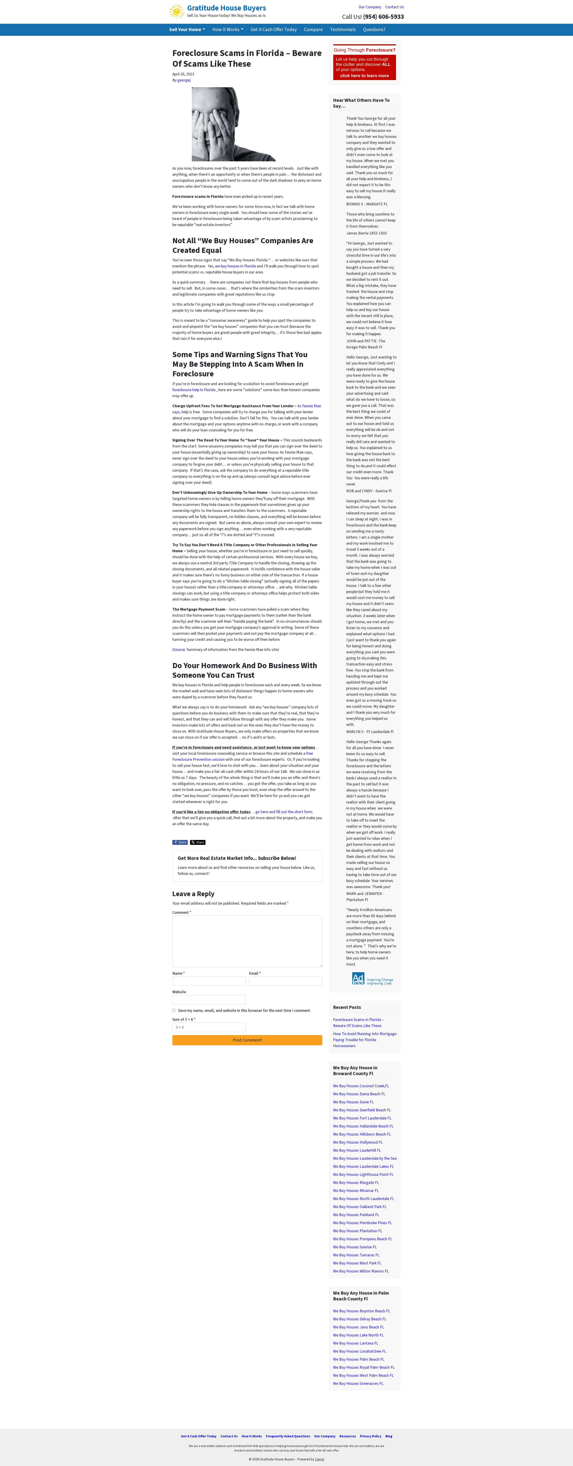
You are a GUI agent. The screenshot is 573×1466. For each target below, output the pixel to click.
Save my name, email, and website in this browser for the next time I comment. (244, 1010)
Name (178, 973)
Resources (348, 1436)
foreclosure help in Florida (194, 390)
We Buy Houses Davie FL (353, 1102)
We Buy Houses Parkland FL (356, 1215)
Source (179, 649)
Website (179, 992)
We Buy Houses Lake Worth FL (358, 1335)
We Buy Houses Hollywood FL (358, 1142)
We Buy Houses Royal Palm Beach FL (364, 1367)
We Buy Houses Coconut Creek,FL (361, 1086)
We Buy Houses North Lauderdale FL (363, 1199)
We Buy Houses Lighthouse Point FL (363, 1174)
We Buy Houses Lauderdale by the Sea (365, 1158)
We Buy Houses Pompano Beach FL (362, 1239)
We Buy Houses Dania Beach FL (359, 1094)
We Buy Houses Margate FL (356, 1182)
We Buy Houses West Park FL (357, 1263)
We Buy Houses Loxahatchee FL (359, 1351)
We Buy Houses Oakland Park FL (360, 1207)
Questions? (374, 29)
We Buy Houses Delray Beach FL (359, 1319)
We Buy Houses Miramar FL (356, 1190)
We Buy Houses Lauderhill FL (357, 1150)
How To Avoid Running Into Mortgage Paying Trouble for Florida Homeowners (364, 1040)
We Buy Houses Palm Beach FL (358, 1359)
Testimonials (343, 29)
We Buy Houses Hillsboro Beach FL (362, 1134)
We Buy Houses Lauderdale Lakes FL (363, 1166)
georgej (183, 80)
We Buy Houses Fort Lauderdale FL (362, 1118)
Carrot (319, 1459)
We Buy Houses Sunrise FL (355, 1247)
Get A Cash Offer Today (274, 29)
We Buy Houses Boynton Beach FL (361, 1311)
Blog (388, 1436)
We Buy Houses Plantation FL (357, 1231)
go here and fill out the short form (283, 812)
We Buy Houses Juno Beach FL (358, 1327)
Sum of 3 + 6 (184, 1019)
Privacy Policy (370, 1436)
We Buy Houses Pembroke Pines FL (362, 1223)
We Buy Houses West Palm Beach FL (363, 1375)
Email (255, 973)
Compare (313, 29)
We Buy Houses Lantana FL (355, 1343)
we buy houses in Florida (236, 266)
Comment (181, 912)
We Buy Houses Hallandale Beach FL (363, 1126)
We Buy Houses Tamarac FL (356, 1255)
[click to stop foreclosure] (365, 62)
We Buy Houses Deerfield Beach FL (362, 1110)
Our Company (370, 7)
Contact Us (394, 7)
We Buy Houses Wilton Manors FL (361, 1271)
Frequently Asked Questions (288, 1436)
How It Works (225, 29)
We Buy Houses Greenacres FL (358, 1383)
